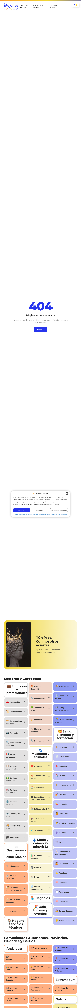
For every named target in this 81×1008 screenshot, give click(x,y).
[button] (67, 493)
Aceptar (21, 510)
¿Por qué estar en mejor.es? (39, 6)
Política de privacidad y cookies (23, 514)
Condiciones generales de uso (59, 514)
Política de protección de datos (41, 514)
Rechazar (40, 510)
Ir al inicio (40, 329)
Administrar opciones (59, 510)
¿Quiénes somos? (53, 6)
